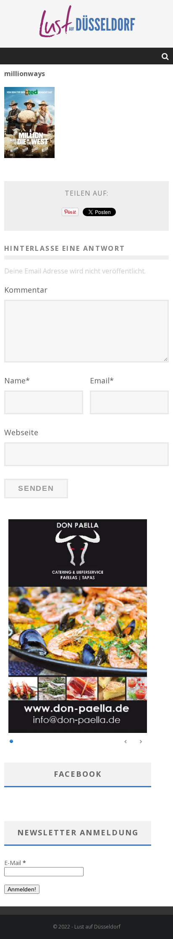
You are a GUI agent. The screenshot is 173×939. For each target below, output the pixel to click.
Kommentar (25, 290)
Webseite (21, 432)
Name (17, 380)
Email (102, 380)
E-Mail (15, 863)
